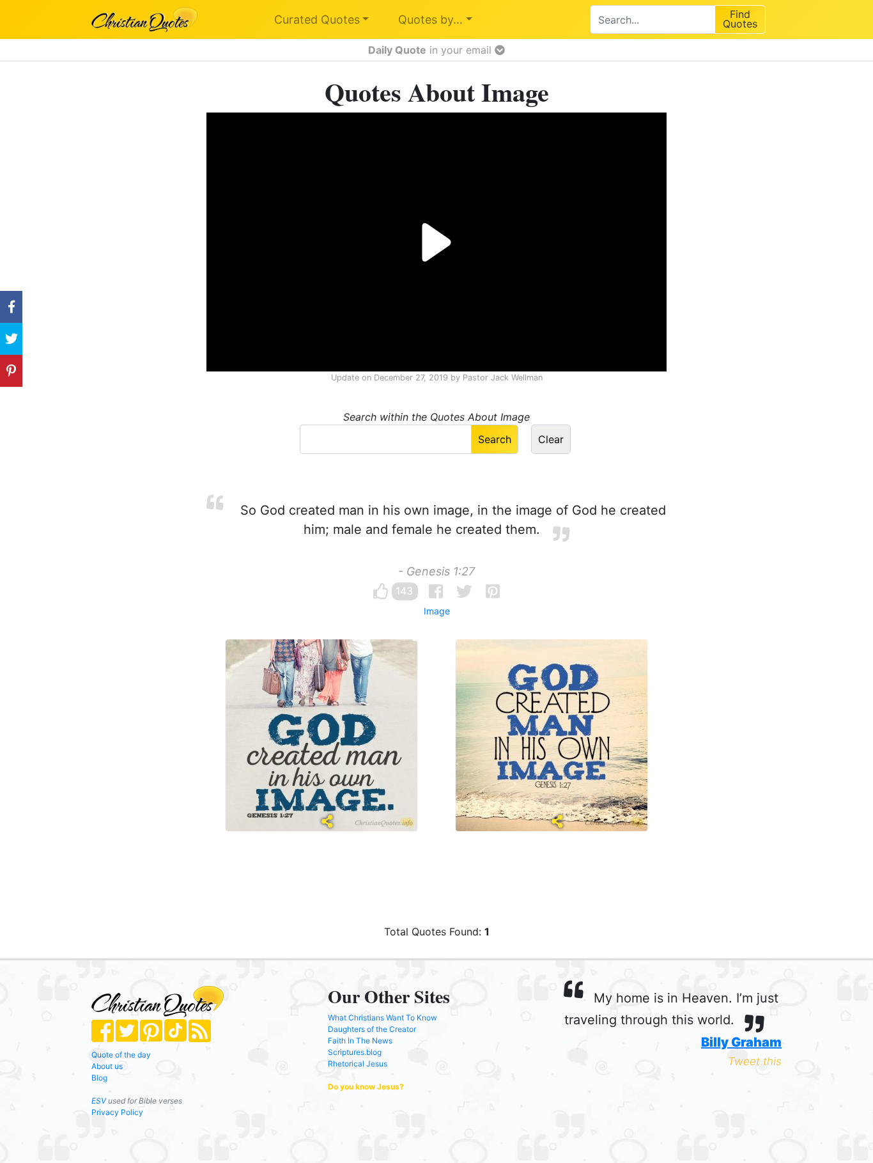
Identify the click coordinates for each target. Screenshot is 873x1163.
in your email (431, 49)
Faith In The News (360, 1040)
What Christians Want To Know (382, 1017)
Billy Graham (741, 1042)
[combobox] (652, 19)
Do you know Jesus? (366, 1086)
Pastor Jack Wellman (503, 377)
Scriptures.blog (355, 1052)
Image (437, 610)
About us (107, 1066)
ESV (98, 1100)
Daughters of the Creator (372, 1029)
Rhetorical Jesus (357, 1063)
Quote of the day (121, 1054)
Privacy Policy (117, 1112)
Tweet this (755, 1061)
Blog (99, 1077)
